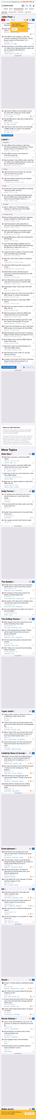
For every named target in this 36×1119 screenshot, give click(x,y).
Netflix (5, 885)
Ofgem (6, 905)
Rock (13, 590)
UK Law (16, 922)
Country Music (21, 739)
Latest (7, 20)
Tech (26, 9)
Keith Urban (7, 1037)
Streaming (11, 885)
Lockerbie (6, 914)
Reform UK (11, 922)
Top (3, 20)
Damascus (7, 1006)
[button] (18, 20)
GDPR (5, 922)
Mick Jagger (7, 627)
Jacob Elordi (14, 867)
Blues (13, 645)
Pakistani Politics (14, 988)
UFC (12, 44)
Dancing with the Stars (9, 876)
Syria (17, 1006)
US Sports (13, 124)
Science (31, 9)
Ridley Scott (7, 867)
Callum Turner (7, 773)
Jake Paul (4, 12)
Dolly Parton (28, 12)
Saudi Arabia (17, 1014)
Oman (5, 996)
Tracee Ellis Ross (14, 1029)
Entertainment (18, 9)
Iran (18, 996)
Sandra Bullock (16, 791)
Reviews (6, 614)
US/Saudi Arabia (8, 1014)
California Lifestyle (16, 749)
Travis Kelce (7, 729)
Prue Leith (15, 763)
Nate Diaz (20, 12)
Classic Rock (7, 590)
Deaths (21, 857)
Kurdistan (13, 1006)
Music (5, 739)
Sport (10, 9)
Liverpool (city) (20, 598)
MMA (15, 44)
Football (5, 9)
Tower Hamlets (8, 598)
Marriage (19, 773)
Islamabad (6, 988)
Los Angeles (7, 749)
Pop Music (6, 720)
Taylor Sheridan (8, 1051)
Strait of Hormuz (12, 996)
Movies (21, 781)
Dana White (7, 44)
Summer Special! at (17, 1)
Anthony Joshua (8, 53)
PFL (5, 116)
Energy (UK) (18, 905)
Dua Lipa (14, 773)
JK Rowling (7, 501)
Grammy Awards (12, 739)
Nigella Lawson (8, 763)
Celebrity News (12, 12)
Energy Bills (11, 905)
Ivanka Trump (7, 517)
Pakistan (22, 988)
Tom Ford (6, 1029)
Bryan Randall (7, 791)
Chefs (20, 763)
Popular (13, 20)
